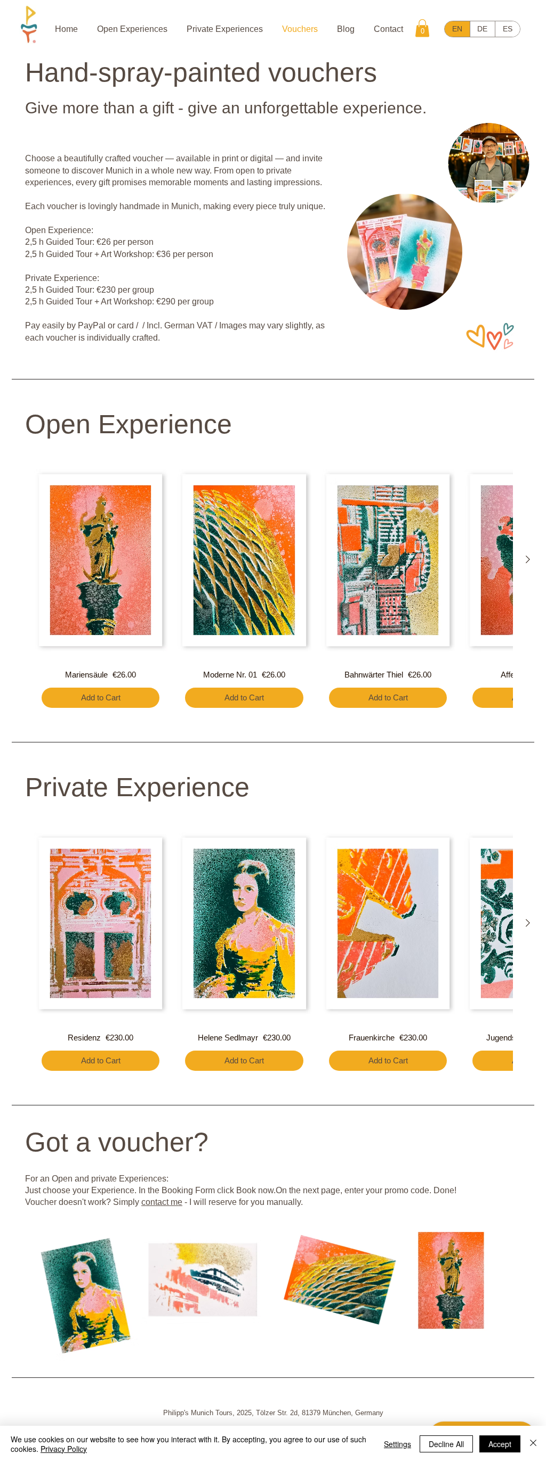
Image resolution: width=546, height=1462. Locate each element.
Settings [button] (397, 1444)
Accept (499, 1444)
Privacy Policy (64, 1448)
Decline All (446, 1444)
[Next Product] (527, 559)
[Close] (533, 1443)
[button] (422, 28)
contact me (161, 1202)
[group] (273, 587)
